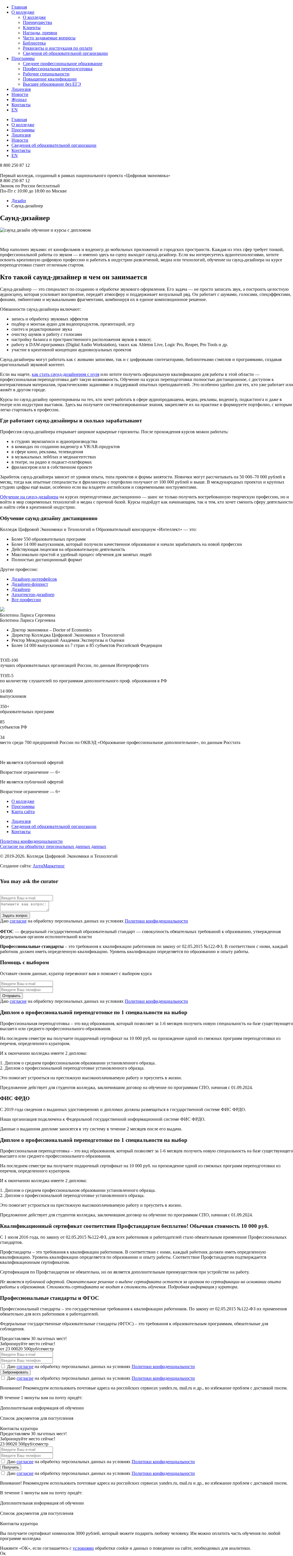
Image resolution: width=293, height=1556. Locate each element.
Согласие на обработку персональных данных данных (53, 846)
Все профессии (26, 599)
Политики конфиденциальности (156, 921)
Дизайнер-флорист (29, 584)
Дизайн (18, 200)
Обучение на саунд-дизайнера (29, 496)
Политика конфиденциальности (31, 841)
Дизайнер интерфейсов (34, 579)
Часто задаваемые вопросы (49, 37)
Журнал (19, 99)
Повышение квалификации (50, 79)
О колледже (22, 12)
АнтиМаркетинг (49, 865)
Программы (23, 58)
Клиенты (32, 27)
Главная (19, 7)
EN (14, 109)
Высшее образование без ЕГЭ (52, 84)
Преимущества (37, 22)
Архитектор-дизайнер (32, 594)
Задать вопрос (15, 915)
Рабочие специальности (46, 73)
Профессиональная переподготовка (57, 68)
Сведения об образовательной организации (65, 53)
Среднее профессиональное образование (62, 63)
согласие (18, 921)
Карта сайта (23, 811)
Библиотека (34, 43)
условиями (83, 1548)
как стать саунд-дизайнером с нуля (65, 374)
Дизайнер (20, 589)
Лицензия (21, 89)
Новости (19, 94)
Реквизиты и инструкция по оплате (57, 48)
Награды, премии (40, 32)
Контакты (21, 104)
